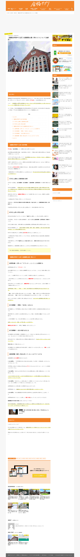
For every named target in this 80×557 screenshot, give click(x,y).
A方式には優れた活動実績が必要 (20, 121)
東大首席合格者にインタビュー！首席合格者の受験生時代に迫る (65, 173)
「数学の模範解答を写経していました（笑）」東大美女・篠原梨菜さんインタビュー (65, 166)
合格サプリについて (11, 555)
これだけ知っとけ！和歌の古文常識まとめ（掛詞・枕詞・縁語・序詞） (65, 101)
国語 (27, 458)
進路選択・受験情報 (34, 9)
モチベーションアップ (58, 9)
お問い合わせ (44, 555)
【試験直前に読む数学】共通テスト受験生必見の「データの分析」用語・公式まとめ (65, 94)
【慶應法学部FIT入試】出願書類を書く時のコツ (22, 126)
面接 (45, 458)
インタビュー (66, 9)
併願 (24, 458)
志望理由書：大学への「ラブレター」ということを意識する (26, 128)
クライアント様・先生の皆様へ (34, 555)
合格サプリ (63, 555)
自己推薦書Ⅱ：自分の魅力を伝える (21, 133)
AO (17, 458)
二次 (21, 458)
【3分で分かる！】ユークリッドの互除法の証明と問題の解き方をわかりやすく (65, 108)
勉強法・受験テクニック (12, 9)
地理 (31, 458)
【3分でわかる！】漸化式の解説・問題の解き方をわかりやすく (65, 137)
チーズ (17, 524)
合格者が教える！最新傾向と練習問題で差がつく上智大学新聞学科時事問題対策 (65, 159)
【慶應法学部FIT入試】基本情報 (19, 119)
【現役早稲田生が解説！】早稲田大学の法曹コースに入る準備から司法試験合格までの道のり (65, 181)
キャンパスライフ (43, 9)
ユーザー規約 (50, 555)
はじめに (14, 116)
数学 (41, 458)
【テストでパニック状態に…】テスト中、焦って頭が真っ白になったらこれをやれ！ (65, 79)
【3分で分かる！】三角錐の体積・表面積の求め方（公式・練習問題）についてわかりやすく (65, 123)
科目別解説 (21, 9)
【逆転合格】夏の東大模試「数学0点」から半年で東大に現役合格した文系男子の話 (65, 144)
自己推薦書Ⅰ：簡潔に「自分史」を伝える (22, 131)
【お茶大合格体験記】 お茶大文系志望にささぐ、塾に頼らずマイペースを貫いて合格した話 (65, 86)
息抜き (50, 9)
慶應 (38, 458)
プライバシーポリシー (57, 200)
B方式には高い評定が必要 (19, 123)
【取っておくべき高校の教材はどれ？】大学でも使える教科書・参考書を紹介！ (65, 115)
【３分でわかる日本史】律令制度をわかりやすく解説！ (65, 129)
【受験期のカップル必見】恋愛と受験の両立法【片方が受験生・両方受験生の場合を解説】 (65, 152)
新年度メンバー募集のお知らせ (22, 555)
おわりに (14, 138)
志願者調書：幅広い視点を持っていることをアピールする (26, 135)
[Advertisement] (40, 23)
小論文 (34, 458)
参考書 (26, 9)
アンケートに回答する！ (39, 475)
